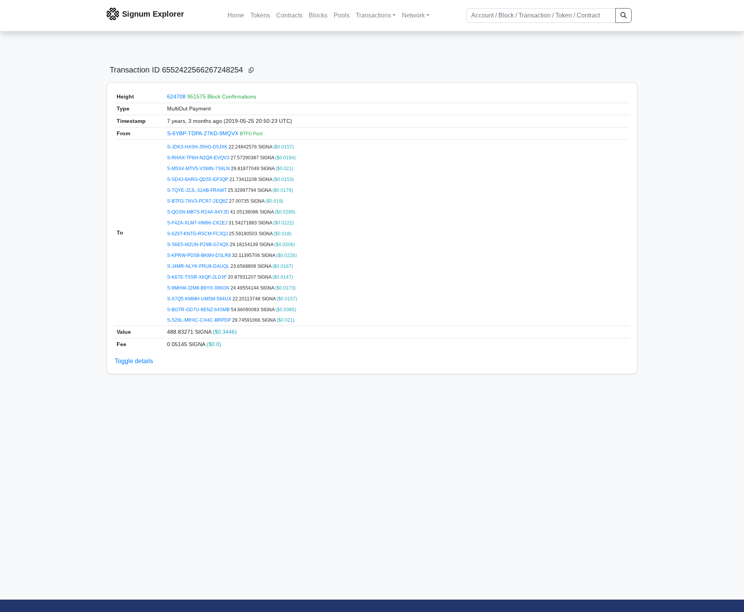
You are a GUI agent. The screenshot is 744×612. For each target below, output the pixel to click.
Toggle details (134, 361)
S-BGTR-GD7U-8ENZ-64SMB (199, 309)
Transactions (373, 15)
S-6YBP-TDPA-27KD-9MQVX (203, 133)
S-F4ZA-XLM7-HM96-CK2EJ (198, 223)
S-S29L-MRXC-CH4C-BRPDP (199, 320)
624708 (176, 96)
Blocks (318, 15)
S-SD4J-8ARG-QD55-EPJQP (198, 179)
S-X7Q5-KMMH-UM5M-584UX (199, 299)
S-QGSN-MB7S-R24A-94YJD (198, 212)
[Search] (623, 15)
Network (413, 15)
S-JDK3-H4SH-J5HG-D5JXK (198, 147)
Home (235, 15)
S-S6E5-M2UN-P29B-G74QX (198, 244)
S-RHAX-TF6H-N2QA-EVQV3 (199, 157)
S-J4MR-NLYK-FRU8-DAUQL (199, 266)
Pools (342, 15)
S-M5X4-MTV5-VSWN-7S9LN (199, 168)
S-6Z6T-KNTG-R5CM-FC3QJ (198, 233)
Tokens (260, 15)
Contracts (289, 15)
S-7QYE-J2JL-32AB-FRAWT (197, 190)
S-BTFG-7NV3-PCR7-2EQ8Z (198, 201)
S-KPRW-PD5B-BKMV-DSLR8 (199, 255)
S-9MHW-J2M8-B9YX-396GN (199, 288)
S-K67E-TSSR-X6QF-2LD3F (197, 277)
